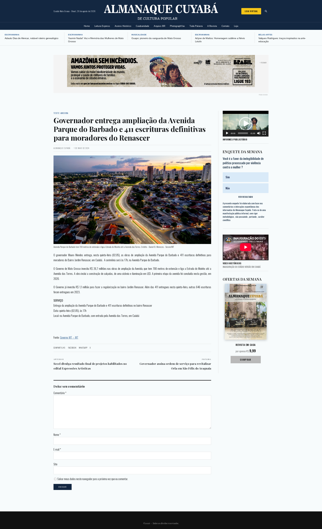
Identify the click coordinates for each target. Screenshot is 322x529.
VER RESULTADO (245, 196)
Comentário (59, 393)
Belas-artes (265, 35)
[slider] (243, 133)
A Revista (212, 26)
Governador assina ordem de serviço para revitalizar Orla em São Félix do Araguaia (175, 364)
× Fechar (263, 62)
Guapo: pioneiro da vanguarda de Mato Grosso (156, 38)
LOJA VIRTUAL (251, 11)
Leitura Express (102, 26)
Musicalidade (138, 35)
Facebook (72, 347)
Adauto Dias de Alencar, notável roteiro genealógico (31, 38)
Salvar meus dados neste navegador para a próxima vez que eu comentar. (92, 479)
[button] (245, 123)
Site (55, 464)
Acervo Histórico (123, 26)
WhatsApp (83, 347)
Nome (57, 435)
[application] (246, 124)
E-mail (57, 449)
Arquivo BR (159, 26)
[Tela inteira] (264, 133)
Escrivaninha (12, 35)
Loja (236, 26)
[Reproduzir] (227, 133)
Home (87, 26)
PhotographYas (177, 26)
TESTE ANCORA (60, 113)
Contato (225, 26)
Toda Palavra (196, 26)
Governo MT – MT (69, 337)
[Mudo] (258, 133)
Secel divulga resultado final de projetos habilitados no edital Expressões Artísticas (90, 364)
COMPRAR (245, 359)
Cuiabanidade (142, 26)
